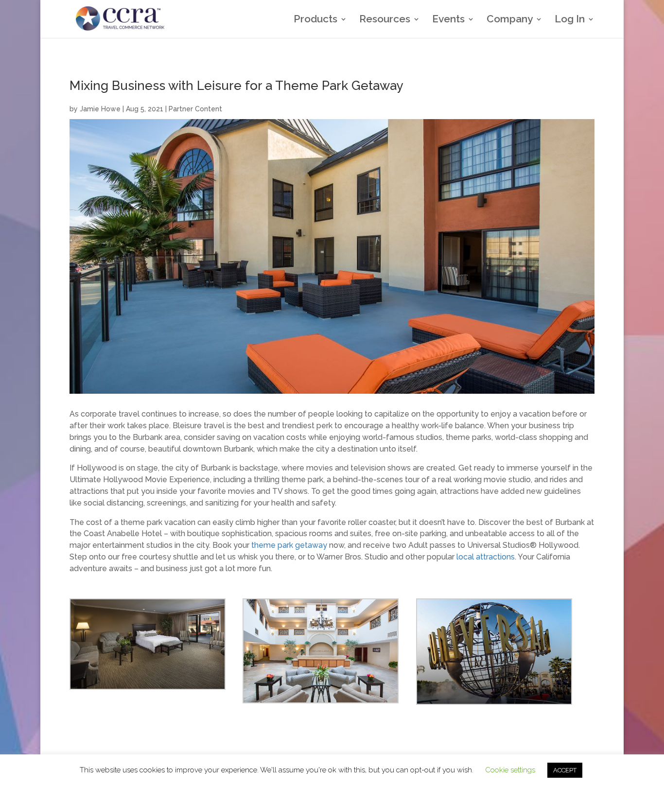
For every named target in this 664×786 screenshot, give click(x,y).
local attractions (485, 556)
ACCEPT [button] (565, 770)
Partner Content (195, 109)
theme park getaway (289, 545)
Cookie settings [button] (510, 770)
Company (510, 20)
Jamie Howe (100, 109)
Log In (570, 20)
